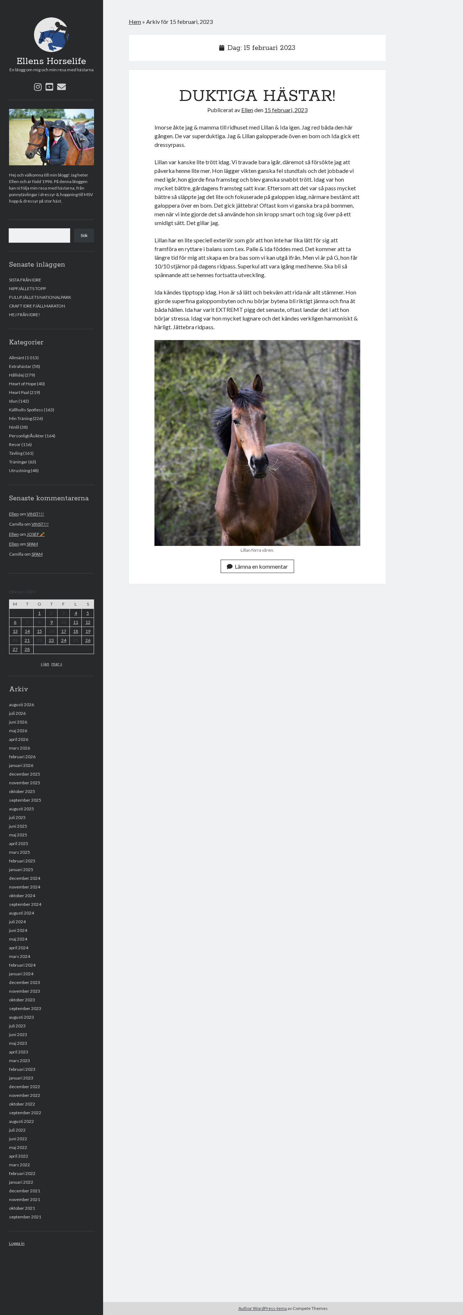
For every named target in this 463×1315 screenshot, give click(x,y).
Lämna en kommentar (261, 566)
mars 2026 (19, 748)
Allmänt (16, 357)
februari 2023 (22, 1069)
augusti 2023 (21, 1017)
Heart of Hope (22, 383)
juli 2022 (17, 1130)
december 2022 (24, 1086)
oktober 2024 (22, 895)
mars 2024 (19, 956)
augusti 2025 (21, 808)
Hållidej (16, 375)
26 (87, 640)
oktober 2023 (22, 999)
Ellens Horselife (51, 61)
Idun (13, 401)
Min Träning (20, 418)
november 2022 (24, 1095)
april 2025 (18, 843)
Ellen (14, 514)
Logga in (17, 1243)
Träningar (18, 462)
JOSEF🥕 (36, 534)
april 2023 (18, 1052)
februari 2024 (22, 965)
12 (87, 622)
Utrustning (19, 470)
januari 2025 (21, 869)
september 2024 (25, 904)
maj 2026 (18, 730)
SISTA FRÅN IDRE (25, 280)
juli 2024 (17, 921)
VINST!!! (35, 514)
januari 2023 (21, 1078)
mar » (56, 663)
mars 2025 (19, 852)
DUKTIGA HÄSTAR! (257, 96)
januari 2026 (21, 765)
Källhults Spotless (26, 409)
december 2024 (24, 878)
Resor (15, 444)
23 (51, 640)
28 (27, 649)
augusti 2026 (21, 704)
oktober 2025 (22, 791)
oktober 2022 (22, 1104)
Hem (135, 21)
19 (87, 631)
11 (75, 622)
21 (27, 640)
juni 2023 (18, 1034)
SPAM (32, 544)
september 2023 (25, 1008)
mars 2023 (19, 1060)
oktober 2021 (22, 1208)
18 (75, 631)
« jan (45, 663)
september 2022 (25, 1112)
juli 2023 (17, 1025)
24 (63, 640)
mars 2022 (19, 1164)
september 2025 (25, 800)
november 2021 (24, 1199)
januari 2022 (21, 1182)
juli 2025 (17, 817)
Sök (84, 235)
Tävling (15, 453)
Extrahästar (20, 366)
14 (27, 631)
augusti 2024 (21, 913)
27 (15, 649)
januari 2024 (21, 973)
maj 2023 (18, 1043)
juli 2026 (17, 713)
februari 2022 (22, 1173)
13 (15, 631)
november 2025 (24, 782)
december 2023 (24, 982)
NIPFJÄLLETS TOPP (27, 288)
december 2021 (24, 1190)
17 (63, 631)
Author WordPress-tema (262, 1308)
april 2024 (18, 947)
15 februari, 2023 (285, 109)
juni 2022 (18, 1138)
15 (39, 631)
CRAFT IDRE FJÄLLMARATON (37, 306)
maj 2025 (18, 834)
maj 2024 (18, 939)
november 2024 (24, 887)
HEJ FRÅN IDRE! (24, 314)
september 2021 (25, 1216)
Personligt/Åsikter (26, 435)
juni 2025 (18, 826)
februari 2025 (22, 861)
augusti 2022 (21, 1121)
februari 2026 (22, 756)
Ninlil (14, 427)
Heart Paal (19, 392)
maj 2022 (18, 1147)
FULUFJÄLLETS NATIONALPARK (40, 297)
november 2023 (24, 991)
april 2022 (18, 1156)
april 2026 (18, 739)
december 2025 (24, 774)
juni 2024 (18, 930)
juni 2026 (18, 722)
